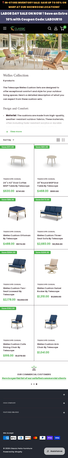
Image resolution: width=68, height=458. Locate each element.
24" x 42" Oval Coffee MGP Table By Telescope (16, 184)
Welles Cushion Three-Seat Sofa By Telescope (50, 237)
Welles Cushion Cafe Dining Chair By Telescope (14, 347)
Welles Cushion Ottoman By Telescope (17, 237)
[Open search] (49, 28)
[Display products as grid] (58, 140)
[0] (62, 28)
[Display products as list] (63, 140)
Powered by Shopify (12, 451)
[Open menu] (4, 28)
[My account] (55, 28)
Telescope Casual (12, 179)
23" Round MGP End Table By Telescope (47, 184)
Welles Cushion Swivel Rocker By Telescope (49, 290)
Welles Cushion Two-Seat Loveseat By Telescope (14, 291)
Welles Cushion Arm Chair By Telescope (48, 346)
